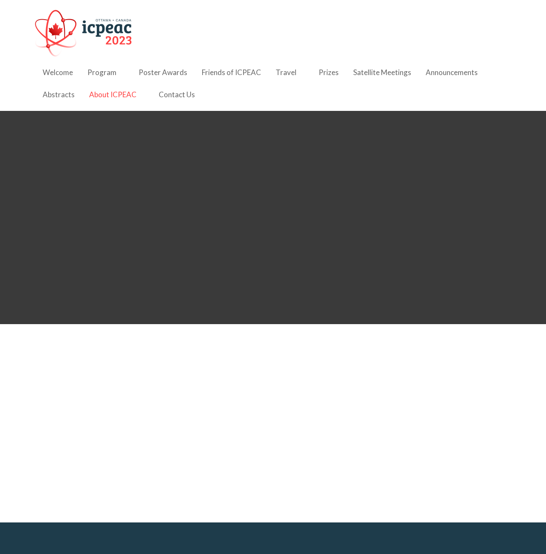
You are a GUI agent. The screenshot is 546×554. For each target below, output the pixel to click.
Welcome (58, 72)
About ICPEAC (112, 94)
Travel (286, 72)
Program (101, 72)
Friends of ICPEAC (231, 72)
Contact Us (177, 94)
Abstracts (59, 94)
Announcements (452, 72)
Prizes (329, 72)
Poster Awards (163, 72)
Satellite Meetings (382, 72)
